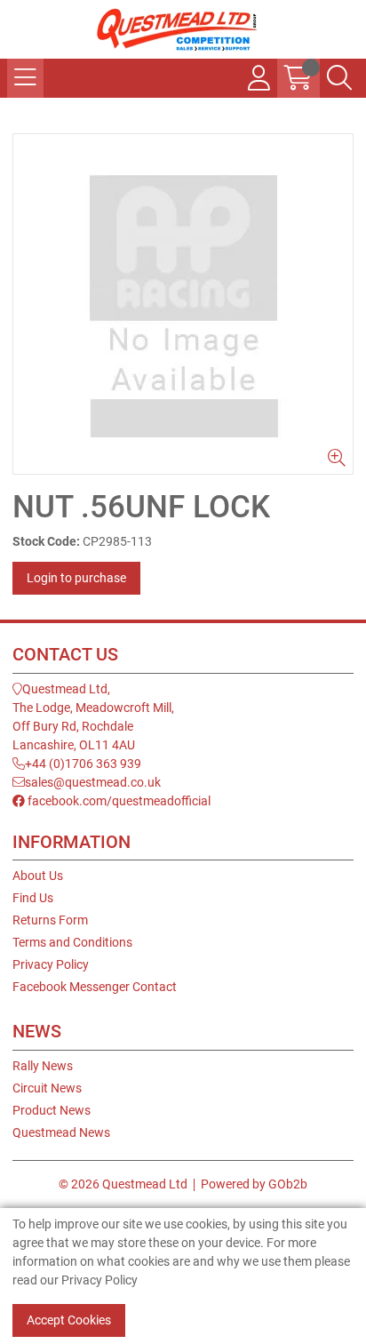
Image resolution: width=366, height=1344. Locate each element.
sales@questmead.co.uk (93, 782)
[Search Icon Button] (339, 78)
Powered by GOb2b (254, 1184)
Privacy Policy (50, 964)
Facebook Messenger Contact (94, 987)
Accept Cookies (69, 1320)
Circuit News (47, 1088)
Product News (51, 1110)
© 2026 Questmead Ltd (123, 1184)
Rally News (42, 1066)
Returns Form (50, 920)
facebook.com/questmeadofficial (118, 801)
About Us (37, 875)
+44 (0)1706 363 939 (83, 763)
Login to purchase (76, 578)
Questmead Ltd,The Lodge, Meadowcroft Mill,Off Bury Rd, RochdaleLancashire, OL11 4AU (93, 717)
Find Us (32, 898)
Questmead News (61, 1132)
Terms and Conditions (72, 942)
